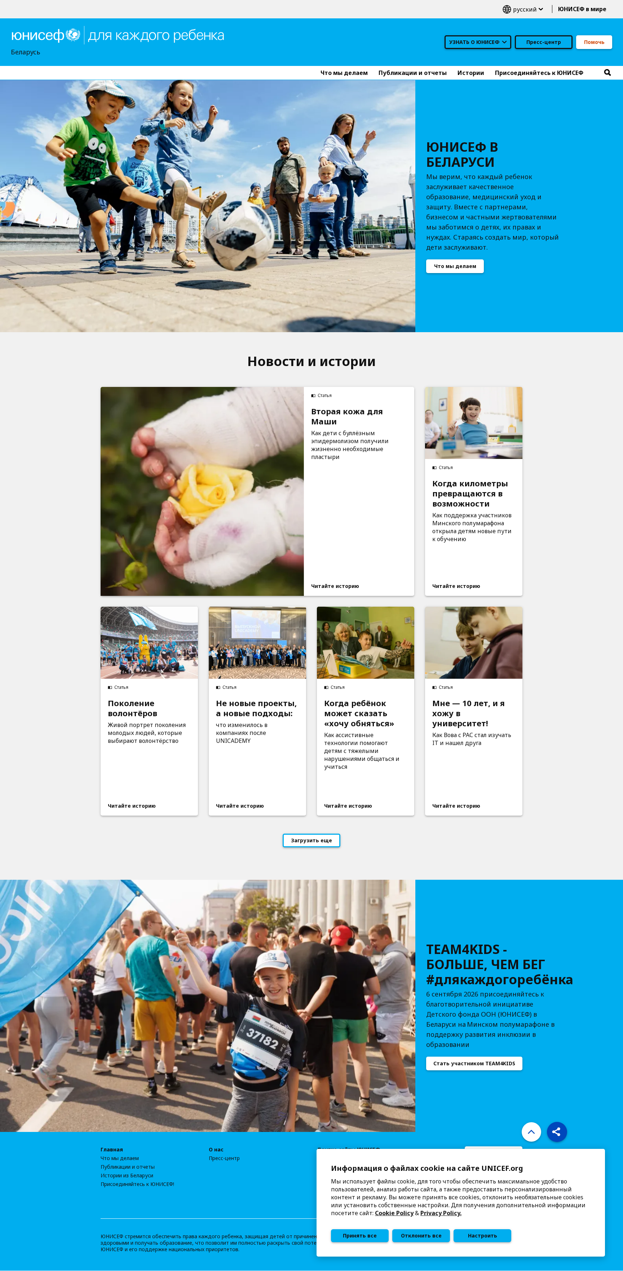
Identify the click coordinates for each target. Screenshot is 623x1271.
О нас (216, 1149)
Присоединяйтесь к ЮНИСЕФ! (137, 1184)
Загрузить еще (311, 840)
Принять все (360, 1235)
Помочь (594, 42)
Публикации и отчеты (128, 1167)
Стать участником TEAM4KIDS (474, 1063)
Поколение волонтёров (132, 708)
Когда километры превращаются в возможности (470, 493)
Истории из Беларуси (127, 1175)
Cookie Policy (394, 1213)
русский (523, 9)
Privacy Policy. (440, 1213)
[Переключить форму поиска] (607, 73)
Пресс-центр (543, 42)
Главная (112, 1149)
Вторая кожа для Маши (347, 416)
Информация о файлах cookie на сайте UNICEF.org (427, 1168)
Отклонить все (421, 1235)
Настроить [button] (482, 1235)
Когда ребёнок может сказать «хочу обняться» (359, 713)
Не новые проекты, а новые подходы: (256, 708)
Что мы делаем (455, 266)
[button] (557, 1132)
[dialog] (461, 1203)
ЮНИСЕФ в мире (582, 9)
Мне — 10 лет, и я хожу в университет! (468, 713)
